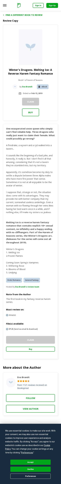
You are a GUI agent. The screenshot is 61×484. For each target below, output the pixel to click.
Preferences (30, 476)
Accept (30, 462)
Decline (30, 469)
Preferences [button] (27, 452)
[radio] (18, 381)
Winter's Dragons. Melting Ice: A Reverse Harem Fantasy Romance (30, 71)
